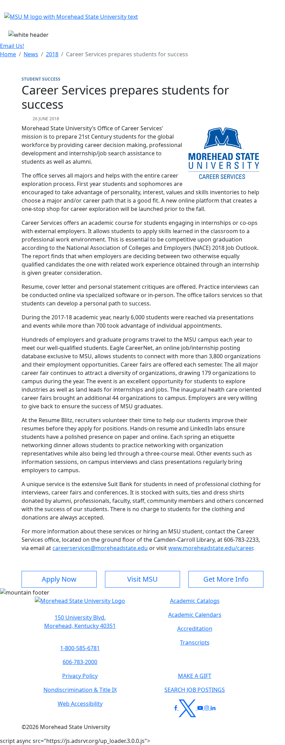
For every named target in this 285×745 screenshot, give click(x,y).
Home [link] (8, 54)
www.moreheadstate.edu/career (210, 548)
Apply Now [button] (59, 579)
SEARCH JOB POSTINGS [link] (194, 690)
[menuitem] (8, 54)
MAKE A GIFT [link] (194, 676)
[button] (80, 604)
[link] (80, 621)
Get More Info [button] (226, 579)
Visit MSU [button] (142, 579)
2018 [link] (52, 54)
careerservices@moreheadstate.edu (100, 548)
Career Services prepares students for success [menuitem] (127, 54)
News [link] (31, 54)
